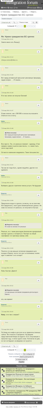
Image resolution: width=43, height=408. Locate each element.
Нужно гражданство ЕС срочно (17, 15)
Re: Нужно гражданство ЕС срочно (17, 37)
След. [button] (34, 26)
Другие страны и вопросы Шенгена (25, 12)
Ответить (5, 22)
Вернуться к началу (41, 46)
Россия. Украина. (34, 394)
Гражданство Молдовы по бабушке (19, 386)
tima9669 (8, 376)
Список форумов (7, 12)
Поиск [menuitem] (11, 7)
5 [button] (29, 26)
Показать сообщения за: (15, 354)
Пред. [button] (18, 26)
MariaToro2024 (10, 372)
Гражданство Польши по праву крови (20, 374)
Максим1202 (9, 382)
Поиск (33, 22)
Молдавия (36, 372)
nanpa (7, 387)
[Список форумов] (21, 4)
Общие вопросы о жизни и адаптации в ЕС (34, 12)
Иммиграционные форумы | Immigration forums (16, 12)
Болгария (8, 383)
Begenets (4, 193)
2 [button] (22, 26)
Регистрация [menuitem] (32, 7)
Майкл (3, 121)
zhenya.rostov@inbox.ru (9, 60)
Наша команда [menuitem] (30, 402)
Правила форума (7, 18)
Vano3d (8, 394)
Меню (5, 7)
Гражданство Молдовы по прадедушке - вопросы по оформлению (20, 369)
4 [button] (27, 26)
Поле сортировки (14, 356)
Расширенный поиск (36, 22)
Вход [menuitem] (40, 7)
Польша (32, 376)
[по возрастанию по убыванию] (21, 359)
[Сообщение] (2, 39)
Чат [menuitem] (17, 7)
